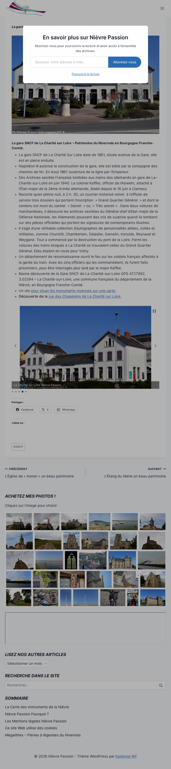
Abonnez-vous (124, 62)
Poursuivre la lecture (85, 74)
